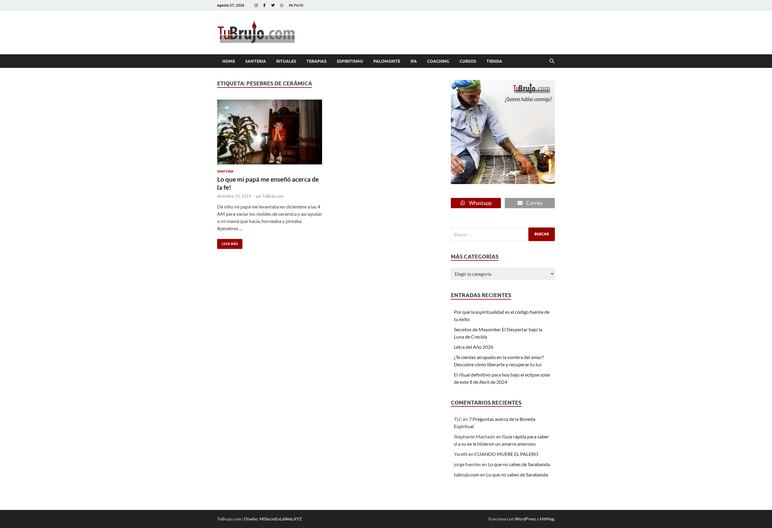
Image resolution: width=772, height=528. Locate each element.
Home (228, 61)
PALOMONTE (386, 61)
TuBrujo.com (273, 196)
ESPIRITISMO (350, 61)
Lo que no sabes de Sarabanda (519, 464)
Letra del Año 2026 (473, 347)
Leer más (227, 242)
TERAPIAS (316, 61)
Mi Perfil (296, 5)
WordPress (525, 518)
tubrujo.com (466, 474)
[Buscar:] (503, 234)
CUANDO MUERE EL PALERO (506, 454)
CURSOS (468, 61)
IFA (413, 61)
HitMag (547, 518)
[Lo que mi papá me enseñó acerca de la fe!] (269, 132)
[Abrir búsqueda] (551, 61)
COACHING (438, 61)
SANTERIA (255, 61)
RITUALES (286, 61)
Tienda (494, 61)
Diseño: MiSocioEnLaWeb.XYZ (273, 518)
